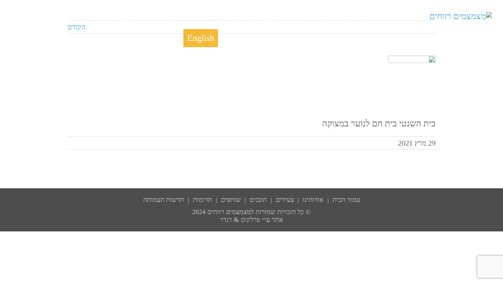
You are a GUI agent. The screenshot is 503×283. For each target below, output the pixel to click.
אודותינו (313, 199)
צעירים (285, 199)
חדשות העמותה (163, 199)
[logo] (460, 16)
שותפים (231, 199)
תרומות (202, 199)
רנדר (226, 219)
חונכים (258, 199)
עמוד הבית (346, 199)
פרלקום (250, 219)
